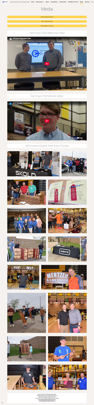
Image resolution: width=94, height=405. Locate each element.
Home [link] (32, 2)
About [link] (47, 2)
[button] (92, 2)
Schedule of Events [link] (73, 2)
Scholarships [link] (62, 2)
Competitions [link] (54, 2)
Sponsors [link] (87, 2)
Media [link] (81, 2)
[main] (47, 9)
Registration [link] (39, 2)
